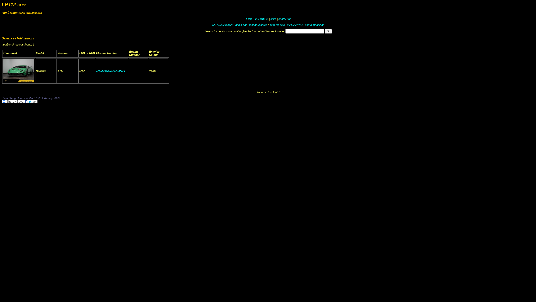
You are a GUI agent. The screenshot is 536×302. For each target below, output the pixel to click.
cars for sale (277, 24)
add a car (241, 24)
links (273, 19)
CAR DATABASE (222, 24)
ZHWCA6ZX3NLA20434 (110, 70)
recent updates (258, 24)
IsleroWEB (261, 19)
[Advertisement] (78, 115)
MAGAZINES (295, 24)
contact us (284, 19)
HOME (249, 19)
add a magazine (314, 24)
